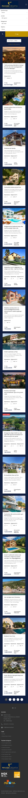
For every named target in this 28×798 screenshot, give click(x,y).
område (2, 16)
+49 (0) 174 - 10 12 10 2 (8, 724)
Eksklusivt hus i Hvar (9, 636)
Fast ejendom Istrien (7, 756)
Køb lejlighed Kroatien (7, 745)
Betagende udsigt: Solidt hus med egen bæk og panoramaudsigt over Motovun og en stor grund (13, 434)
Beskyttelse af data (6, 736)
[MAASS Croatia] (11, 4)
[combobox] (14, 12)
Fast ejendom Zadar (6, 758)
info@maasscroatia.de (9, 727)
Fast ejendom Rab (6, 754)
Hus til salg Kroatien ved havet (9, 752)
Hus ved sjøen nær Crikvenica (12, 597)
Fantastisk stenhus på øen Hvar (12, 187)
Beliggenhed (4, 21)
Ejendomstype (4, 10)
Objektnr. (3, 27)
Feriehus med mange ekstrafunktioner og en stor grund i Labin (13, 392)
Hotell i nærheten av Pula (11, 351)
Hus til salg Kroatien (6, 742)
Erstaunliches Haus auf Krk (11, 475)
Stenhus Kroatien (6, 747)
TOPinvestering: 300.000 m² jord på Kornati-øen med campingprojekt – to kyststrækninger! (13, 67)
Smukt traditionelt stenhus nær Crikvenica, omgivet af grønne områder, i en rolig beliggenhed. (12, 556)
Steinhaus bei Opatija (9, 148)
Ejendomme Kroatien (7, 749)
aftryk (3, 733)
